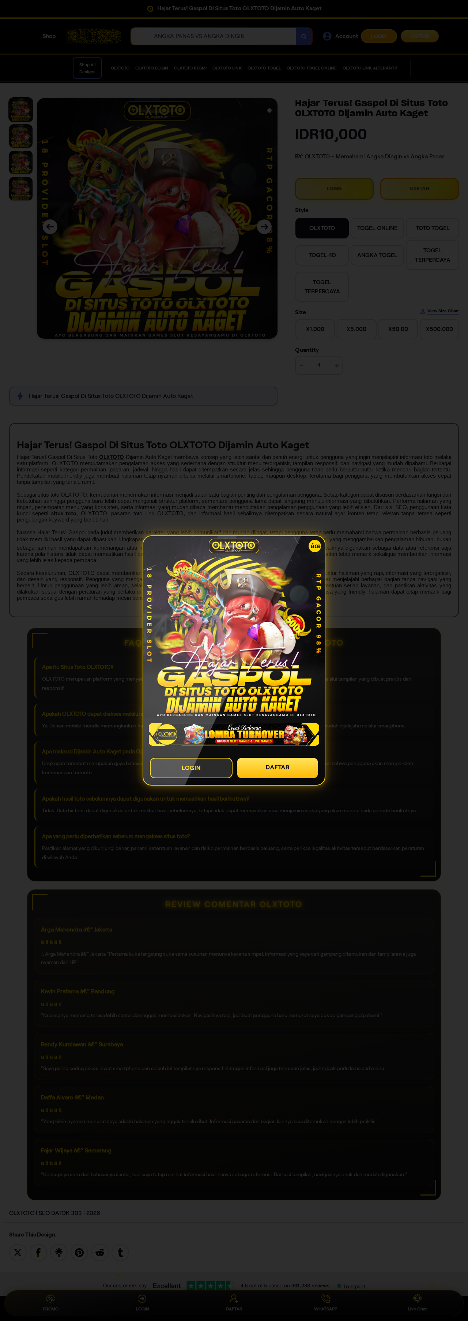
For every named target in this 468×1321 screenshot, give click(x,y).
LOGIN (191, 768)
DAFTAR (278, 767)
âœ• (316, 546)
